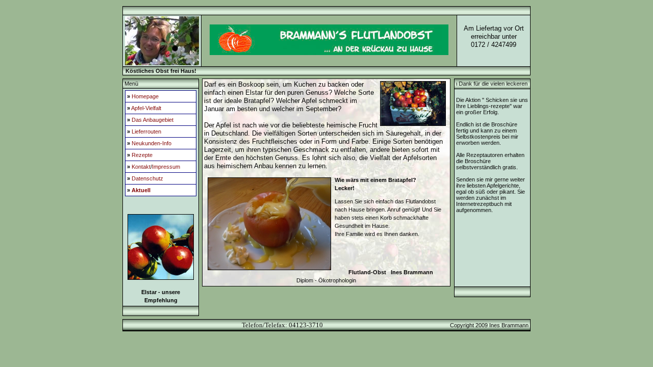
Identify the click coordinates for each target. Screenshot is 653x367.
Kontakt (141, 167)
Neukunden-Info (151, 143)
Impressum (166, 167)
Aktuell (141, 190)
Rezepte (142, 155)
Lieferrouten (146, 131)
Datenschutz (147, 178)
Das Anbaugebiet (152, 120)
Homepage (145, 96)
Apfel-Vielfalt (146, 108)
